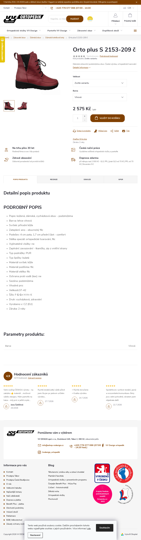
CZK (129, 8)
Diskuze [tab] (87, 179)
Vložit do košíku (110, 118)
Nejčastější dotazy (14, 492)
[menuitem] (24, 30)
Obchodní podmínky (15, 508)
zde (89, 528)
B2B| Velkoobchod (14, 520)
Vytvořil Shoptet (131, 534)
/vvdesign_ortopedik (51, 452)
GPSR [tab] (120, 179)
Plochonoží (53, 499)
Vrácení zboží (12, 512)
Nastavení (35, 535)
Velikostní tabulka (13, 488)
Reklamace (11, 516)
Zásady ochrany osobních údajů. (20, 524)
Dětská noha (53, 491)
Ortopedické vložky (56, 495)
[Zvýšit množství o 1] (84, 116)
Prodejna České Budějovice (17, 480)
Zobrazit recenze (34, 378)
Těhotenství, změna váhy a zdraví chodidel (66, 472)
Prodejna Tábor (20, 8)
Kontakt (7, 8)
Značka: (80, 139)
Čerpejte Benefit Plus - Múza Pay (62, 483)
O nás (8, 484)
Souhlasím (104, 527)
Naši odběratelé (13, 496)
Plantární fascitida (55, 476)
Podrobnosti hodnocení (109, 56)
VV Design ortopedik (115, 445)
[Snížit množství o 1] (84, 120)
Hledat (74, 18)
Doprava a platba (13, 500)
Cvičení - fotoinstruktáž (58, 487)
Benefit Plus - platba (15, 504)
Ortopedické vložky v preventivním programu (67, 479)
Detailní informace (80, 67)
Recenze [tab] (53, 179)
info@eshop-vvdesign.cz (52, 445)
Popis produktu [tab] (20, 179)
